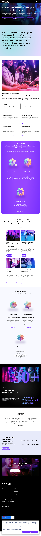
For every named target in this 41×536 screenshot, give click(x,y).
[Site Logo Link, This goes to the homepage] (5, 2)
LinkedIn (15, 492)
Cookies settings (18, 531)
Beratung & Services (30, 18)
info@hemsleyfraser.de (6, 491)
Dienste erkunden (20, 211)
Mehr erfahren (9, 255)
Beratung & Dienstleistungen (8, 501)
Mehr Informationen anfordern (26, 470)
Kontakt (35, 1)
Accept (26, 531)
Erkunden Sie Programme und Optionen (9, 123)
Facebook (16, 490)
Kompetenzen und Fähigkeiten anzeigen (28, 123)
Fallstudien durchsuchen (5, 448)
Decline (34, 531)
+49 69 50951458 (5, 490)
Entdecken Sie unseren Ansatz (11, 282)
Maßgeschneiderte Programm (8, 499)
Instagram (16, 491)
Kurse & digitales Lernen (7, 498)
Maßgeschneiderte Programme (19, 18)
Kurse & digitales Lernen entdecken (8, 18)
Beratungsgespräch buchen (14, 470)
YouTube (15, 494)
